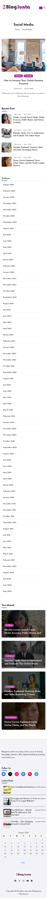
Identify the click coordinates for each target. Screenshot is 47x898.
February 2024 (9, 341)
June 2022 (7, 466)
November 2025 (9, 210)
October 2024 (9, 291)
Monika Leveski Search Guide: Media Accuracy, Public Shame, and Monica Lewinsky (28, 120)
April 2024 (7, 329)
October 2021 (8, 516)
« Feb (22, 863)
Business (18, 76)
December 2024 (9, 278)
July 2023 (7, 385)
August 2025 (8, 228)
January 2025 (8, 272)
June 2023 (7, 391)
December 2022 (9, 429)
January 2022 (8, 497)
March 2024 (8, 335)
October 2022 (9, 441)
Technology (10, 656)
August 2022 (8, 454)
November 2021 (9, 510)
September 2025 (10, 222)
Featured (28, 76)
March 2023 (8, 410)
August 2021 (8, 529)
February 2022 (9, 491)
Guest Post (18, 88)
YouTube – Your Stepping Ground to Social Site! (22, 823)
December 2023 (9, 354)
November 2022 (9, 435)
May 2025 (7, 247)
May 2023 (7, 397)
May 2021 (7, 548)
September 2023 (10, 372)
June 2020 (7, 585)
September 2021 (9, 522)
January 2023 (8, 422)
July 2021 (6, 535)
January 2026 (8, 197)
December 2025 (9, 203)
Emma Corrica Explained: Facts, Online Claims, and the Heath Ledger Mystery (28, 163)
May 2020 (7, 591)
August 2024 (8, 303)
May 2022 (7, 472)
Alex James (17, 114)
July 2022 (7, 460)
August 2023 (8, 379)
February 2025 (9, 266)
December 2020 (9, 566)
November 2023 (9, 360)
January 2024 (8, 347)
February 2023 (9, 416)
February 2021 (9, 560)
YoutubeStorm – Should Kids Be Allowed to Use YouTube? (21, 812)
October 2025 (9, 216)
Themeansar (23, 894)
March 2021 (8, 554)
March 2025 (8, 260)
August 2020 (8, 573)
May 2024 (7, 322)
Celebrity (9, 625)
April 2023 (7, 404)
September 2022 (10, 447)
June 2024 (7, 316)
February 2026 (9, 191)
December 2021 (9, 504)
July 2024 (7, 310)
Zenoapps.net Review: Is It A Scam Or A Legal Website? (23, 800)
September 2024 (10, 297)
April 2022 (7, 479)
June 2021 (7, 541)
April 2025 (7, 253)
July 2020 (7, 579)
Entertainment (11, 717)
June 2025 (7, 241)
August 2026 (8, 185)
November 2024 (9, 285)
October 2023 (9, 366)
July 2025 (7, 235)
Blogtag (35, 891)
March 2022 (8, 485)
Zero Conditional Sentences (23, 787)
